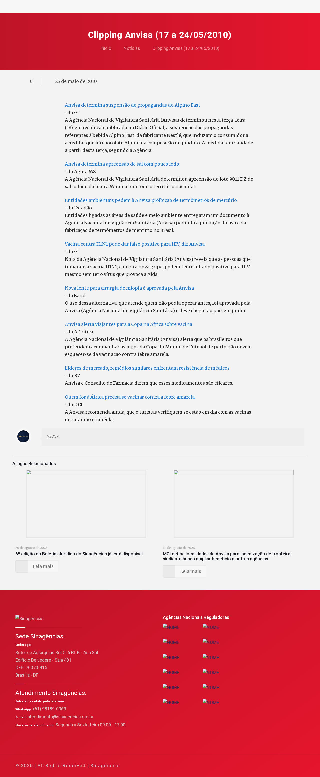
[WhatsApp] (245, 765)
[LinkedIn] (273, 765)
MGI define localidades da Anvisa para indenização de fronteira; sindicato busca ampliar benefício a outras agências (227, 556)
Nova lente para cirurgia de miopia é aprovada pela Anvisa (129, 288)
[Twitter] (259, 765)
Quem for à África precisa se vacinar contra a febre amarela (130, 397)
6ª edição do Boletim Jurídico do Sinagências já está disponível (79, 553)
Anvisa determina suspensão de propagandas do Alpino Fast (132, 105)
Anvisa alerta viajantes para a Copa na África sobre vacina (128, 324)
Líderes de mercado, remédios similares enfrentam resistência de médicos (147, 368)
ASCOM (53, 436)
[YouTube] (266, 765)
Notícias (132, 48)
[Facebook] (252, 765)
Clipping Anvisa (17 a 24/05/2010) (186, 48)
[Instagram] (279, 765)
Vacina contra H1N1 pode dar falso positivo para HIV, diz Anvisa (135, 244)
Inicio (105, 48)
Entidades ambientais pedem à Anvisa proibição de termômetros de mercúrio (151, 200)
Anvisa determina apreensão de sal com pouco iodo (122, 164)
